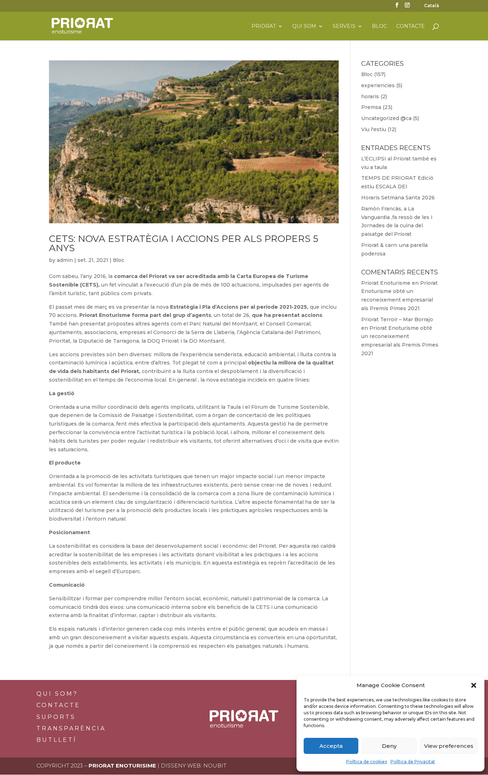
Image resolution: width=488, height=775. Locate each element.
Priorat (264, 26)
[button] (473, 685)
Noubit (214, 765)
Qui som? (57, 693)
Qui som (304, 26)
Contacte (410, 26)
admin (65, 260)
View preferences (448, 745)
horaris (370, 96)
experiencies (378, 85)
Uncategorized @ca (386, 118)
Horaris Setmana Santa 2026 (398, 197)
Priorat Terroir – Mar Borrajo (397, 319)
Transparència (71, 728)
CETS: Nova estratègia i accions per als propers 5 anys (183, 243)
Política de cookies (366, 761)
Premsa (371, 107)
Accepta (331, 745)
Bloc (379, 26)
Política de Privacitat (412, 761)
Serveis (344, 26)
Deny (389, 745)
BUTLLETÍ (56, 739)
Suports (56, 717)
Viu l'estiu (373, 129)
